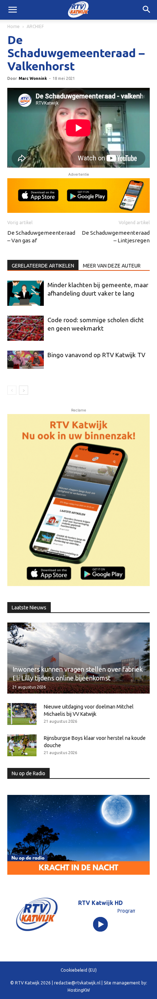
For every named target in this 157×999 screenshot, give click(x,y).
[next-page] (23, 390)
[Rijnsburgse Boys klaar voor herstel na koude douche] (22, 745)
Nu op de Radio (28, 773)
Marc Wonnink (33, 78)
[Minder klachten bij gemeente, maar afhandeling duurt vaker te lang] (25, 293)
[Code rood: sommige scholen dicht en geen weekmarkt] (25, 328)
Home (13, 26)
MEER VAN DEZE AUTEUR (112, 266)
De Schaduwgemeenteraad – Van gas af (41, 236)
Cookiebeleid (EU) (79, 970)
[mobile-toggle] (12, 10)
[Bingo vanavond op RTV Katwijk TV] (25, 360)
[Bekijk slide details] (78, 195)
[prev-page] (11, 390)
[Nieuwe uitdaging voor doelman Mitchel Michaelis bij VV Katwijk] (22, 714)
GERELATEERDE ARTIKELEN (43, 266)
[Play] (100, 924)
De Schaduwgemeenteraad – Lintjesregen (116, 236)
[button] (147, 10)
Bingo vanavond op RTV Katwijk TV (96, 354)
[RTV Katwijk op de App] (78, 500)
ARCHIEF (35, 26)
